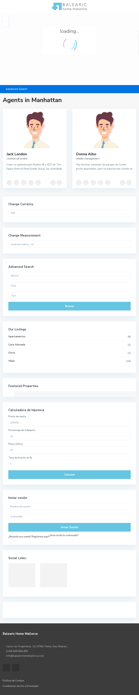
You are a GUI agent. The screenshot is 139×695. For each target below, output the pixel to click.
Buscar (69, 306)
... (7, 173)
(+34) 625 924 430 (17, 651)
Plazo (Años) (15, 444)
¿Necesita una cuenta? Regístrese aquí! (28, 536)
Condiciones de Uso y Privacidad (20, 686)
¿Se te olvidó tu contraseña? (63, 535)
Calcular (69, 474)
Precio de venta (17, 416)
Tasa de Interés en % (20, 458)
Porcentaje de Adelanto (21, 430)
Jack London (17, 154)
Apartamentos (17, 336)
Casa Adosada (16, 344)
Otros (11, 352)
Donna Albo (86, 154)
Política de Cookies (13, 680)
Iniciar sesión (69, 527)
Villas (11, 361)
